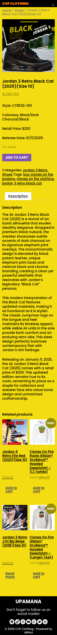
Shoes (19, 10)
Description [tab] (18, 196)
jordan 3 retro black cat (22, 183)
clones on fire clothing (35, 178)
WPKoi (28, 632)
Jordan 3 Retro (35, 170)
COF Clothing (15, 3)
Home (6, 10)
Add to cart (17, 157)
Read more (10, 575)
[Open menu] (53, 5)
